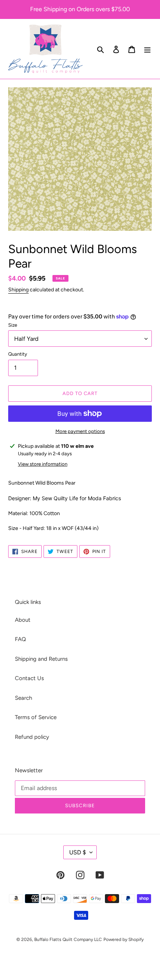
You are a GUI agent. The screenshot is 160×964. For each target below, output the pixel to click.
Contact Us (29, 678)
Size (12, 325)
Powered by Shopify (123, 939)
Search (23, 698)
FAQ (20, 639)
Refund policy (32, 737)
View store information (42, 464)
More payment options (80, 431)
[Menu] (147, 49)
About (23, 620)
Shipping (18, 290)
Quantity (17, 354)
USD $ (77, 852)
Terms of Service (36, 717)
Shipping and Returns (41, 659)
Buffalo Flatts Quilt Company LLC (68, 939)
